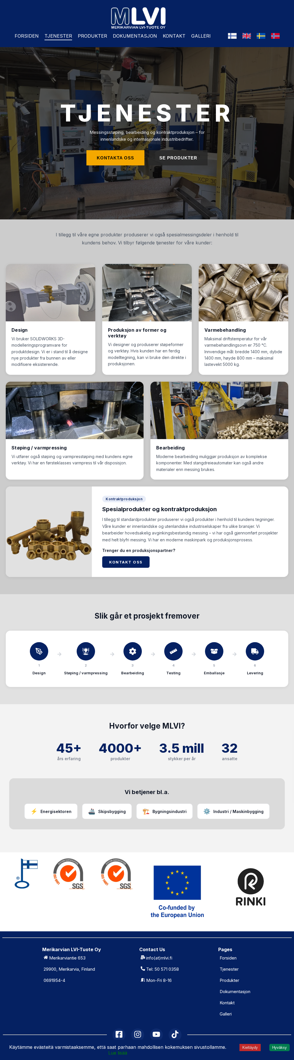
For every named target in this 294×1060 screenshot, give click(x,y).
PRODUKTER (92, 36)
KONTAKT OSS (126, 562)
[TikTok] (175, 1034)
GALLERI (201, 36)
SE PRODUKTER (178, 157)
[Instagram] (138, 1034)
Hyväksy (279, 1047)
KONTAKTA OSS (115, 157)
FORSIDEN (27, 36)
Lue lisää (117, 1053)
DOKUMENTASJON (135, 36)
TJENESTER (58, 36)
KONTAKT (174, 36)
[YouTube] (156, 1034)
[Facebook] (119, 1034)
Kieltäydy (250, 1047)
